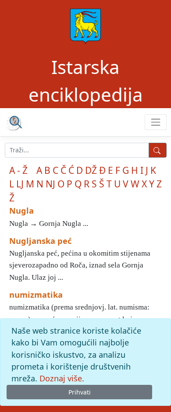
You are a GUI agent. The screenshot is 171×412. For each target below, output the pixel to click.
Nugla (21, 210)
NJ (50, 184)
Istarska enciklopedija (85, 80)
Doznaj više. (61, 378)
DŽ (91, 170)
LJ (20, 184)
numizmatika (36, 294)
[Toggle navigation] (155, 122)
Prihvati (79, 392)
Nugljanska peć (40, 241)
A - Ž (18, 170)
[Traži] (158, 150)
